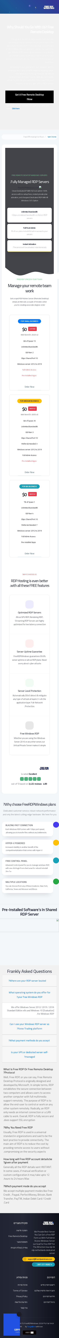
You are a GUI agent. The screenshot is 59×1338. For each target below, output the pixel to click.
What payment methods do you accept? (29, 1040)
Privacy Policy (21, 1296)
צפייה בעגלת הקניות (19, 1248)
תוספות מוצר (22, 1242)
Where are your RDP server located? (27, 980)
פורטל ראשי (52, 137)
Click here (15, 108)
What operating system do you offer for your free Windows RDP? (29, 994)
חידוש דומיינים (49, 1296)
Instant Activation (29, 245)
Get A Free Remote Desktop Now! (29, 96)
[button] (37, 7)
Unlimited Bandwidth (29, 215)
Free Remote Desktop (18, 1236)
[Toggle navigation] (13, 7)
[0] (31, 7)
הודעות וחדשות (21, 1302)
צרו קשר (24, 1308)
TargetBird (31, 1326)
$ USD (28, 1332)
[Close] (19, 1314)
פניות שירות (22, 1285)
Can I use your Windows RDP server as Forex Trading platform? (29, 1026)
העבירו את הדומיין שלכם (44, 1291)
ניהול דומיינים (49, 1302)
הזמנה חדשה (21, 1230)
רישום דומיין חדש (48, 1285)
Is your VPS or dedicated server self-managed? (29, 1054)
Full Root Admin (29, 231)
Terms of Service (20, 1291)
